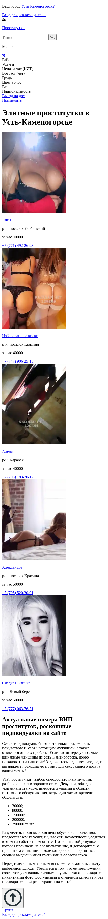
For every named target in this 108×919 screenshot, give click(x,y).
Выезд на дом (13, 96)
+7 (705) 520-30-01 (17, 593)
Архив (7, 910)
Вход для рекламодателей (24, 15)
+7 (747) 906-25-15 (17, 361)
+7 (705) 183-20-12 (17, 477)
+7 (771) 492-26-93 (17, 245)
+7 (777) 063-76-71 (17, 709)
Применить (12, 100)
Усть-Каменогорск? (38, 6)
